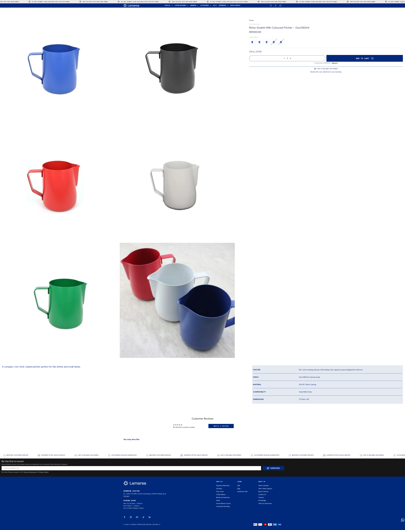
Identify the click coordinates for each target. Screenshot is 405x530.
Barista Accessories (223, 497)
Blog (238, 488)
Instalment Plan (242, 491)
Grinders (219, 488)
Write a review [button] (221, 426)
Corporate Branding (223, 506)
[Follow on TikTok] (143, 517)
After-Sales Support (265, 488)
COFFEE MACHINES (180, 5)
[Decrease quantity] (283, 58)
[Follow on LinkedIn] (150, 517)
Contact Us (262, 494)
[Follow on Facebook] (124, 517)
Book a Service (263, 491)
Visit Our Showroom (265, 503)
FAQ (238, 485)
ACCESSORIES (204, 5)
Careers (261, 497)
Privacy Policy (43, 472)
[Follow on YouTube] (137, 517)
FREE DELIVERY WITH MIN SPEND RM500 (86, 2)
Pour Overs (220, 491)
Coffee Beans (220, 494)
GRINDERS (193, 5)
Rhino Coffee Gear (254, 24)
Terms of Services (30, 472)
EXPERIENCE (222, 5)
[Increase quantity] (291, 58)
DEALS (215, 5)
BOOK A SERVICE (235, 5)
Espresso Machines (222, 485)
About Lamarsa (263, 485)
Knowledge (262, 500)
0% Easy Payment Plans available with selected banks (42, 2)
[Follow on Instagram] (131, 517)
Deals (218, 500)
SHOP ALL (167, 5)
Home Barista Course (223, 503)
